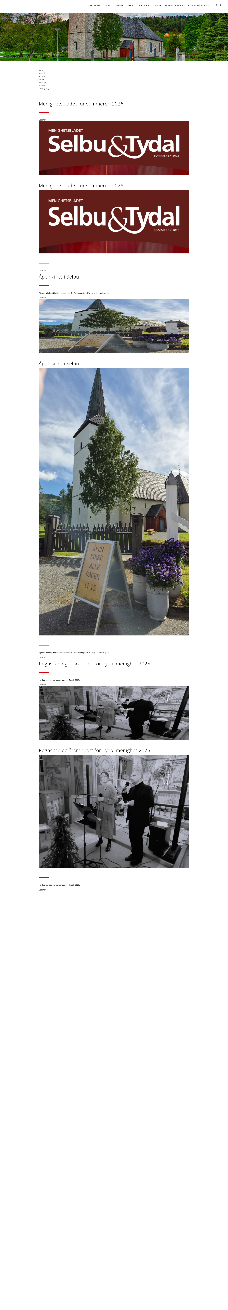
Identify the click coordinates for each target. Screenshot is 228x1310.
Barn (107, 5)
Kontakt (42, 76)
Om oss (157, 5)
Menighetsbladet (174, 5)
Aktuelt (42, 70)
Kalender (144, 5)
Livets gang (95, 5)
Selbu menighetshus (198, 5)
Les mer (42, 120)
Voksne (131, 5)
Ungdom (119, 5)
